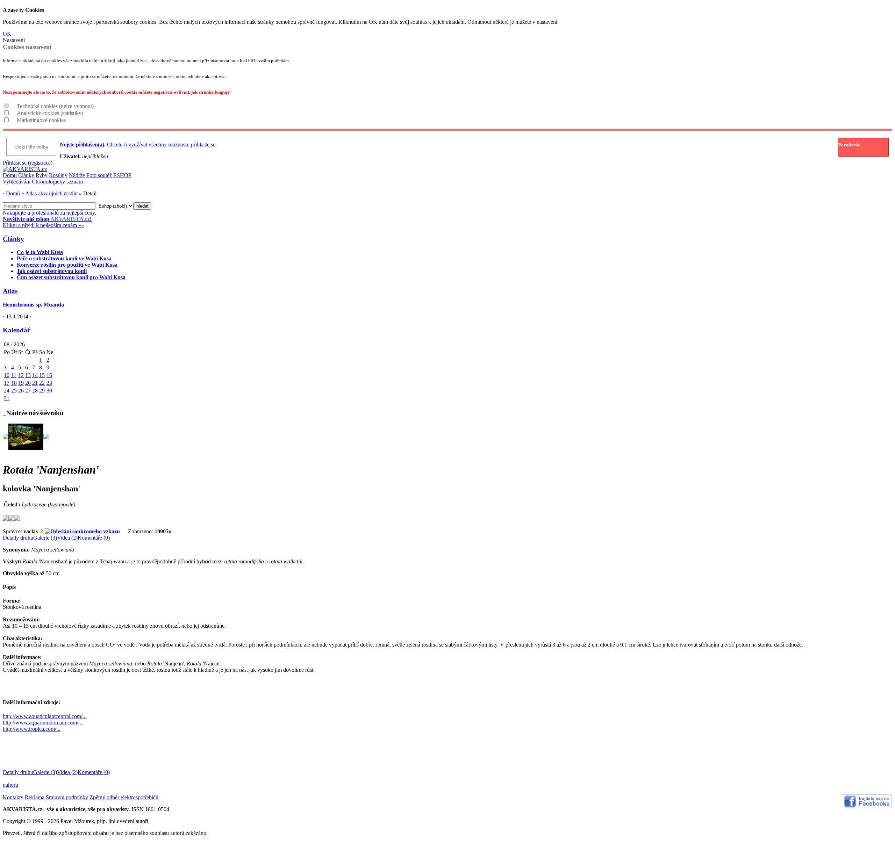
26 (21, 391)
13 (28, 375)
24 (6, 391)
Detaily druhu (18, 538)
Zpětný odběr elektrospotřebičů (124, 797)
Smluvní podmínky (67, 797)
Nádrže (77, 175)
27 (28, 391)
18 (14, 383)
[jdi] (4, 413)
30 (49, 391)
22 (42, 383)
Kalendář (16, 330)
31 (6, 398)
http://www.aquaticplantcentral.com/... (45, 716)
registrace (40, 163)
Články (26, 175)
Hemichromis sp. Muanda (33, 305)
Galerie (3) (45, 538)
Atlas (10, 291)
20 (28, 383)
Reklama (34, 797)
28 (35, 391)
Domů (10, 175)
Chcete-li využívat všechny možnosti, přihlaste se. (138, 144)
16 (49, 375)
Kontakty (13, 797)
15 (42, 375)
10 (6, 375)
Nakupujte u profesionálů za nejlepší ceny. (49, 219)
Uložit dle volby (31, 147)
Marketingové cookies (41, 120)
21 (35, 383)
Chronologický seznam (57, 182)
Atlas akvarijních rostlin (51, 193)
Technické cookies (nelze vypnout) (55, 106)
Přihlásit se (15, 163)
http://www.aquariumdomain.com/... (43, 723)
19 (21, 383)
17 (6, 383)
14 (35, 375)
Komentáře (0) (94, 538)
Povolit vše (849, 144)
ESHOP (122, 175)
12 (21, 375)
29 (42, 391)
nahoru (10, 785)
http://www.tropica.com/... (31, 729)
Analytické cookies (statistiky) (50, 113)
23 (49, 383)
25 (14, 391)
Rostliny (58, 175)
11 (13, 375)
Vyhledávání (16, 182)
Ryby (42, 175)
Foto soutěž (99, 175)
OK (7, 34)
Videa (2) (67, 538)
